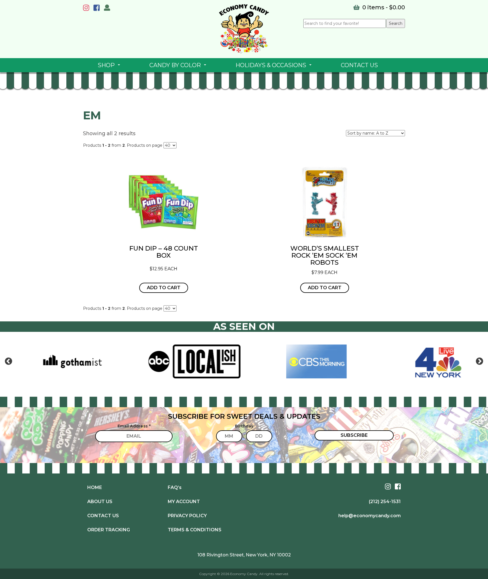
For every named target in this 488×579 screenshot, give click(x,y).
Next (479, 361)
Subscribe (354, 435)
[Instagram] (87, 9)
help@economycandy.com (369, 515)
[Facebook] (98, 9)
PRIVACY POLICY (187, 515)
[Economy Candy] (244, 29)
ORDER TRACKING (108, 529)
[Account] (107, 8)
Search (395, 23)
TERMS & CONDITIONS (194, 529)
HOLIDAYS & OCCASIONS (275, 67)
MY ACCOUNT (184, 501)
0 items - (383, 7)
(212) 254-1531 (385, 501)
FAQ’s (175, 487)
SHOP (110, 67)
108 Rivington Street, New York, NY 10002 (244, 555)
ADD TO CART (163, 287)
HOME (94, 487)
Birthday (244, 426)
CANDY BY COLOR (178, 67)
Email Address (134, 426)
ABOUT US (99, 501)
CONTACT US (359, 65)
